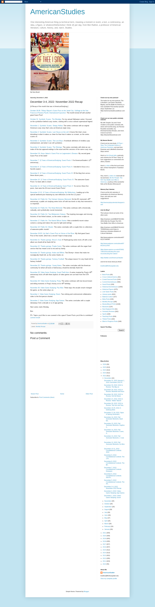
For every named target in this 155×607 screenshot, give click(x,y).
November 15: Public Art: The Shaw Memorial (46, 208)
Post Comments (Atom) (46, 397)
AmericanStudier (109, 572)
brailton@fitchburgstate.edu (110, 266)
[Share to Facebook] (66, 323)
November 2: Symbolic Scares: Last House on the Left (49, 132)
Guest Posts (106, 284)
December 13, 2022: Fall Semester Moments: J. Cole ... (114, 437)
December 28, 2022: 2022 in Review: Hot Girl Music (113, 395)
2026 (104, 364)
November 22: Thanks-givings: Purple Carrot (45, 246)
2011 (104, 561)
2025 (104, 367)
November (108, 501)
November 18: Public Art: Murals (41, 227)
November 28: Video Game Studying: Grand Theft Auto (49, 272)
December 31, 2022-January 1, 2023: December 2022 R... (114, 381)
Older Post (89, 394)
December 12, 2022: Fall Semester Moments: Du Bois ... (114, 444)
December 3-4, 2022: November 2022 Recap (112, 487)
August (106, 509)
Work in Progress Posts (110, 321)
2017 (104, 544)
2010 (104, 564)
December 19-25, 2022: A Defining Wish (112, 409)
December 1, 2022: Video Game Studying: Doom (112, 496)
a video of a (112, 176)
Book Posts (106, 274)
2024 (104, 370)
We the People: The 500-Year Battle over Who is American (111, 180)
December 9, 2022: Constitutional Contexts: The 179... (114, 456)
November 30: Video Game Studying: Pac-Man (46, 288)
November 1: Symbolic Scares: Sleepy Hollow (46, 126)
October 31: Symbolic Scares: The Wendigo (45, 119)
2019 (104, 538)
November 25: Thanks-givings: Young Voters (46, 265)
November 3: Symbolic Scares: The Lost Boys (46, 141)
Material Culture (107, 297)
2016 (104, 547)
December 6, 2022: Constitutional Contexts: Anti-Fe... (113, 475)
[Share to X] (64, 323)
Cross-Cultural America (110, 277)
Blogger (86, 591)
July (105, 512)
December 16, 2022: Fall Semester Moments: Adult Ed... (113, 419)
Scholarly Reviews (108, 311)
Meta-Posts (106, 299)
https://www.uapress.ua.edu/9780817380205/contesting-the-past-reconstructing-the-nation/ (112, 252)
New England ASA (108, 309)
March (106, 524)
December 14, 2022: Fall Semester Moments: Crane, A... (114, 431)
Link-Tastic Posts (107, 292)
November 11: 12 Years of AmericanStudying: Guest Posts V (51, 186)
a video (107, 165)
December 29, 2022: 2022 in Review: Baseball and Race (114, 390)
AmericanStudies (57, 12)
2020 (104, 536)
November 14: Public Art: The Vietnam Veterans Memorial (50, 199)
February (107, 526)
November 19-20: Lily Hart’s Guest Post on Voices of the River (52, 233)
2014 (104, 553)
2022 (104, 376)
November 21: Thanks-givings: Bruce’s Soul (45, 240)
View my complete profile (109, 578)
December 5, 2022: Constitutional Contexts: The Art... (114, 482)
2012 (104, 558)
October (107, 504)
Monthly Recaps (40, 326)
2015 (104, 550)
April (106, 521)
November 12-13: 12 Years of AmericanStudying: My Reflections (52, 192)
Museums (105, 306)
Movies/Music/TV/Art (109, 304)
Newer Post (35, 394)
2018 (104, 541)
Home (62, 394)
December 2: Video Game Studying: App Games (47, 300)
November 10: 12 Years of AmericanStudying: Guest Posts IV (52, 179)
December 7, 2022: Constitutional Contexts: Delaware (113, 469)
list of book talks (111, 155)
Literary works (107, 294)
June (106, 515)
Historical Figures (108, 289)
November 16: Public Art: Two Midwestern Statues (48, 214)
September (108, 507)
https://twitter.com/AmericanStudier (112, 258)
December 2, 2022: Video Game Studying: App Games (114, 492)
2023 (104, 373)
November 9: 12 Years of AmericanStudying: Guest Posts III (51, 173)
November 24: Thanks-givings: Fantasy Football (47, 259)
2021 (104, 533)
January (107, 529)
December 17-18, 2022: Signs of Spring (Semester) (114, 413)
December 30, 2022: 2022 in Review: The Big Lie (113, 386)
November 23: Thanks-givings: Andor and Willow (47, 253)
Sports (104, 314)
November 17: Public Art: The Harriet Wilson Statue (48, 220)
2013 (104, 555)
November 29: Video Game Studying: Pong (45, 281)
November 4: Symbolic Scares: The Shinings (46, 147)
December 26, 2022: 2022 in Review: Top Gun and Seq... (114, 404)
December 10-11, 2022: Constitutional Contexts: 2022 (113, 450)
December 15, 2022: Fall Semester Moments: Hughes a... (114, 425)
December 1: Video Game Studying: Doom (45, 294)
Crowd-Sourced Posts (109, 279)
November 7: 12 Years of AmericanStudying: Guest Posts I (51, 160)
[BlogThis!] (62, 323)
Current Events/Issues (109, 282)
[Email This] (59, 323)
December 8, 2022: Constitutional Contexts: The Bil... (114, 463)
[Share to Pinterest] (69, 323)
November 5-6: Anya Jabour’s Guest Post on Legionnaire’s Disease (54, 153)
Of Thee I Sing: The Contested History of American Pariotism (112, 145)
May (106, 518)
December (108, 378)
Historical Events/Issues (110, 287)
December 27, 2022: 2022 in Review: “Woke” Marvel (113, 399)
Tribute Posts (106, 319)
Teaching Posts (107, 316)
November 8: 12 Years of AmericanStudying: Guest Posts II (51, 167)
